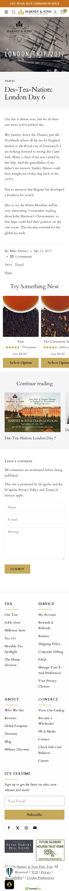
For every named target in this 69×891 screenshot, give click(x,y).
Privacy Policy (28, 490)
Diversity (11, 734)
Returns (43, 636)
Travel (10, 81)
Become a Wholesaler (46, 721)
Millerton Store (15, 630)
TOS (34, 872)
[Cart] (62, 12)
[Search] (13, 12)
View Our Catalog (51, 710)
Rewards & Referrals (46, 625)
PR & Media (47, 731)
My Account (47, 615)
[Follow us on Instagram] (26, 827)
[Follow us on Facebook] (9, 827)
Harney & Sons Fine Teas (35, 866)
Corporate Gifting (50, 652)
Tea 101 (10, 638)
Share (8, 273)
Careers (43, 760)
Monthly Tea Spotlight (14, 649)
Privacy (46, 872)
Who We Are (14, 710)
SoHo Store (13, 622)
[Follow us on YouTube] (34, 827)
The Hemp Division (12, 662)
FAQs (42, 659)
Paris (21, 341)
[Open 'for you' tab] (9, 884)
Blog (8, 741)
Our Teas (11, 615)
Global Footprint (16, 726)
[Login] (55, 12)
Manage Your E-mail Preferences (50, 670)
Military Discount (17, 749)
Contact (43, 739)
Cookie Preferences (40, 878)
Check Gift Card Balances (49, 750)
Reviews (10, 718)
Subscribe (34, 814)
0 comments (23, 256)
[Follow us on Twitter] (17, 827)
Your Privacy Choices (47, 683)
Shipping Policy (49, 644)
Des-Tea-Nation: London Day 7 (30, 438)
